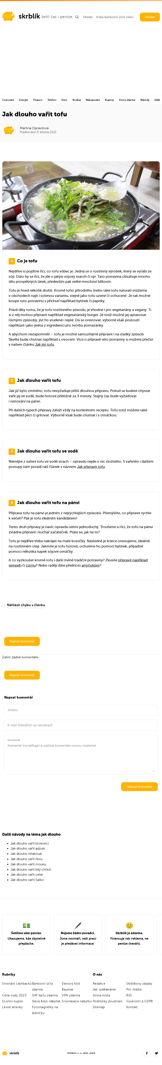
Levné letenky (12, 1007)
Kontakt (132, 1007)
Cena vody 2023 (14, 995)
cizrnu (31, 565)
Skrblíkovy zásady (139, 983)
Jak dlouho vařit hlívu (27, 859)
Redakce (99, 983)
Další (157, 99)
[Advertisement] (81, 63)
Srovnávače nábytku (77, 1001)
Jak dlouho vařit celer (27, 874)
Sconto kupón (12, 1001)
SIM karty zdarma (45, 995)
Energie (23, 99)
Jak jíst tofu (44, 345)
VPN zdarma (71, 995)
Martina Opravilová (34, 128)
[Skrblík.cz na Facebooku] (146, 1053)
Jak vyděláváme (104, 989)
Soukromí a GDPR (139, 1001)
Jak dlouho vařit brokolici (30, 843)
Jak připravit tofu (91, 467)
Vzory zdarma (127, 99)
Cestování (8, 99)
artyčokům (91, 565)
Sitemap (99, 1007)
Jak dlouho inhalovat (26, 854)
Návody (144, 99)
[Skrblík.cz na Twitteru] (156, 1053)
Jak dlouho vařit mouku (28, 864)
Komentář (14, 740)
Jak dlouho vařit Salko (27, 880)
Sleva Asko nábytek (46, 1001)
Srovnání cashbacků (17, 983)
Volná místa (101, 995)
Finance (37, 99)
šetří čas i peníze (56, 17)
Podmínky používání (108, 1001)
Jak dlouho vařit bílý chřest (31, 869)
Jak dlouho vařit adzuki (28, 848)
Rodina (77, 99)
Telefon (51, 99)
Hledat (150, 17)
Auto (64, 99)
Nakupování (93, 99)
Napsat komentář (22, 641)
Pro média (134, 989)
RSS (129, 995)
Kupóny (109, 99)
